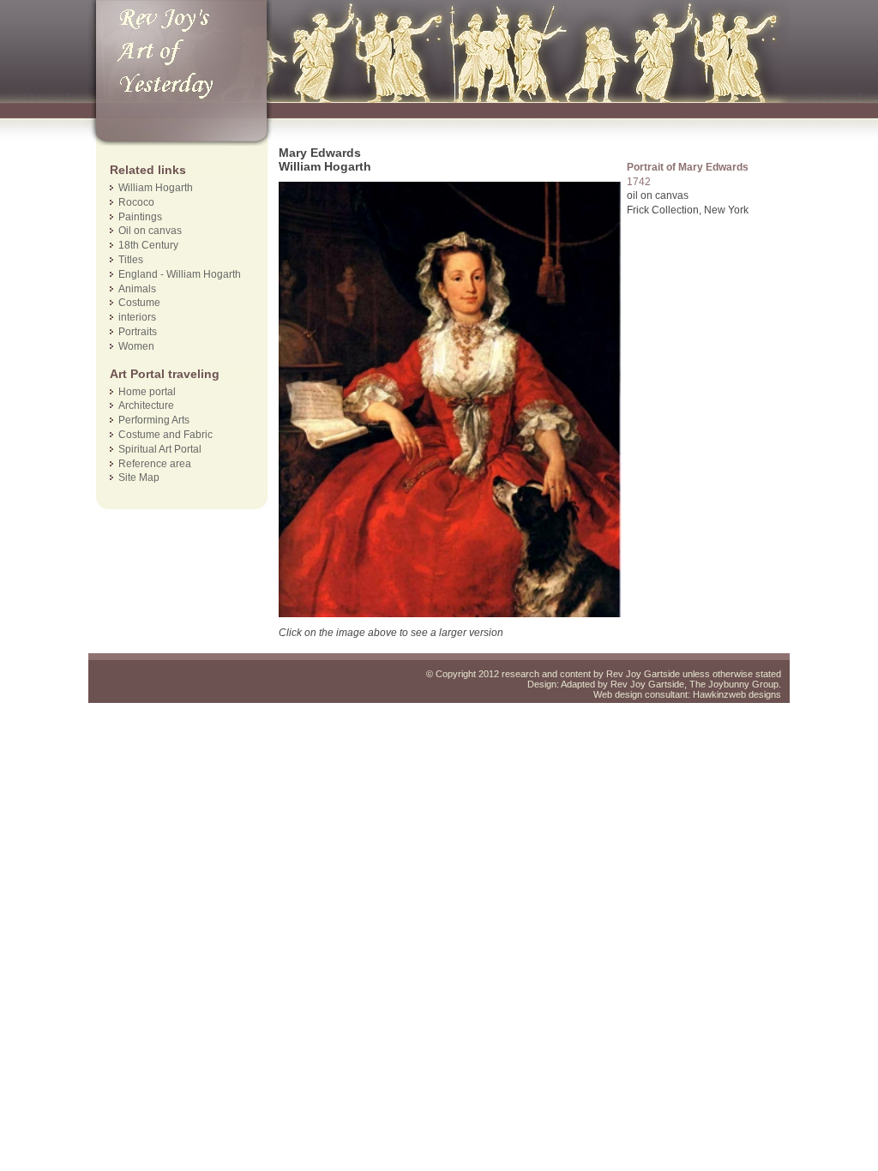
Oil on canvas (150, 231)
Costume (139, 303)
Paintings (140, 217)
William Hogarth (155, 188)
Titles (130, 260)
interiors (137, 317)
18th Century (148, 245)
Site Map (138, 477)
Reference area (154, 464)
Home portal (147, 392)
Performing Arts (153, 420)
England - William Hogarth (179, 274)
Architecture (146, 405)
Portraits (137, 332)
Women (136, 346)
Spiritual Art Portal (159, 449)
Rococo (136, 202)
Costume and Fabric (165, 435)
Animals (137, 289)
